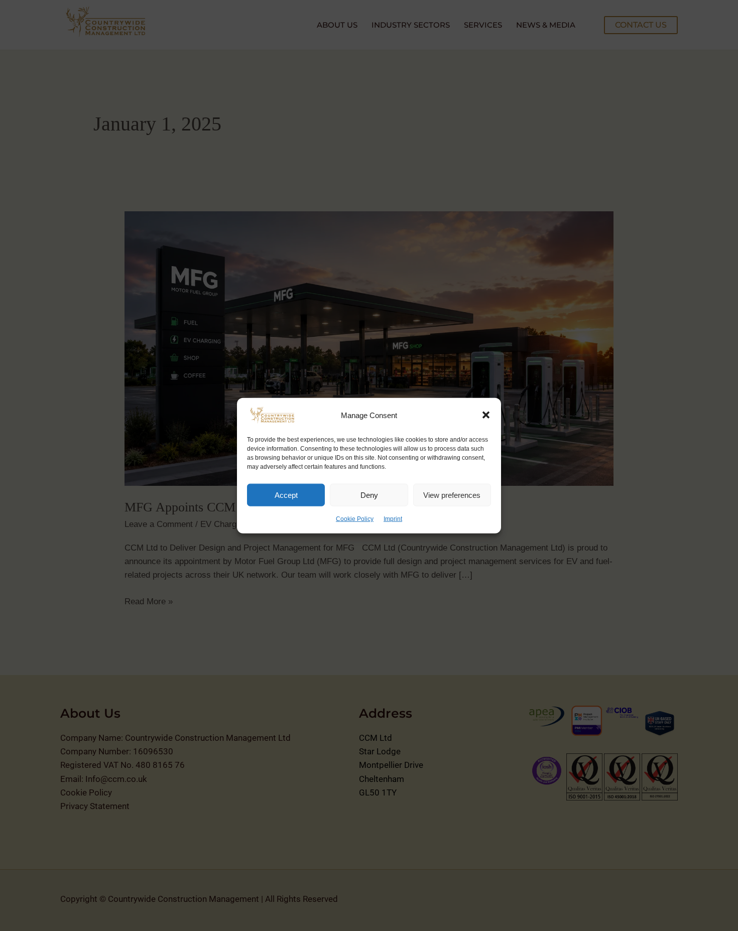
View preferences (451, 494)
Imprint (393, 518)
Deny (369, 494)
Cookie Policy (355, 518)
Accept (286, 494)
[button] (486, 415)
